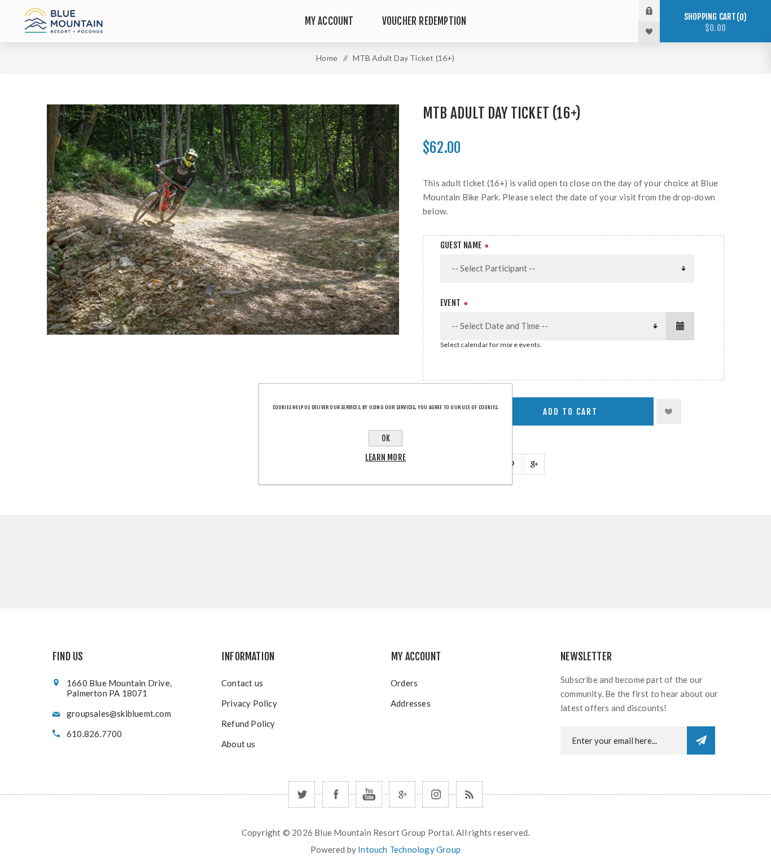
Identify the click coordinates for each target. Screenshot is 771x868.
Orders (404, 683)
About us (238, 744)
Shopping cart (713, 22)
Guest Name (460, 245)
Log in (657, 10)
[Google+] (402, 794)
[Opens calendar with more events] (680, 326)
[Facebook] (335, 794)
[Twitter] (301, 794)
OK (386, 438)
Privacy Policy (249, 703)
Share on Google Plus (534, 464)
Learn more (385, 457)
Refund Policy (248, 723)
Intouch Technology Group (409, 849)
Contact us (242, 683)
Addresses (411, 703)
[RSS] (469, 794)
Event (450, 302)
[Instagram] (435, 794)
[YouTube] (369, 794)
